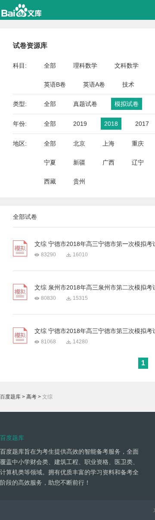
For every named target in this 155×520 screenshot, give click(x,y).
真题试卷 (85, 103)
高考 (31, 397)
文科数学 (127, 65)
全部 (50, 65)
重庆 (138, 143)
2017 (142, 123)
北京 (79, 143)
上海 (108, 143)
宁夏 (50, 162)
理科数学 (85, 65)
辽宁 (138, 162)
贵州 (79, 181)
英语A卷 (94, 84)
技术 (128, 84)
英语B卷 (55, 84)
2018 (111, 123)
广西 (108, 162)
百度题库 (10, 397)
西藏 (50, 181)
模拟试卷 (127, 103)
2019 (80, 123)
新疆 (79, 162)
